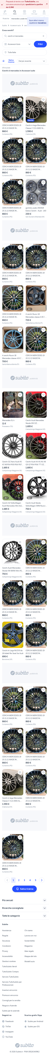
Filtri (40, 44)
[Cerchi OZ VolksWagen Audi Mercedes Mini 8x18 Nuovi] (12, 493)
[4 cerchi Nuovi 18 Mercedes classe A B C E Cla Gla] (36, 304)
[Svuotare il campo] (43, 36)
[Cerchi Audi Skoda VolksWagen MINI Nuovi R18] (36, 493)
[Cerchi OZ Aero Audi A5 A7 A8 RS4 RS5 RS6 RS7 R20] (12, 452)
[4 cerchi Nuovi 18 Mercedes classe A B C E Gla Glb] (12, 346)
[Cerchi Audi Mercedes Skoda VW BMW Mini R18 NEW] (12, 558)
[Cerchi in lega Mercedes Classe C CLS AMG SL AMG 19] (36, 115)
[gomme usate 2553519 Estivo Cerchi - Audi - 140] (36, 198)
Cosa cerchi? (8, 30)
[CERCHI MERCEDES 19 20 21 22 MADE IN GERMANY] (12, 115)
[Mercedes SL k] (12, 411)
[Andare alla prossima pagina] (41, 880)
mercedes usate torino (20, 18)
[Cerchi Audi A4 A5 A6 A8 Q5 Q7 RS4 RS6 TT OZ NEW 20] (36, 452)
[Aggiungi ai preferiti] (20, 100)
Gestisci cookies (9, 961)
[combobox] (24, 36)
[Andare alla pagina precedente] (7, 880)
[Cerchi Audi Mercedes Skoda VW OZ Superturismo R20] (36, 411)
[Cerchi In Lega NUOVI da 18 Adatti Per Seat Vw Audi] (12, 641)
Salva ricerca (11, 61)
